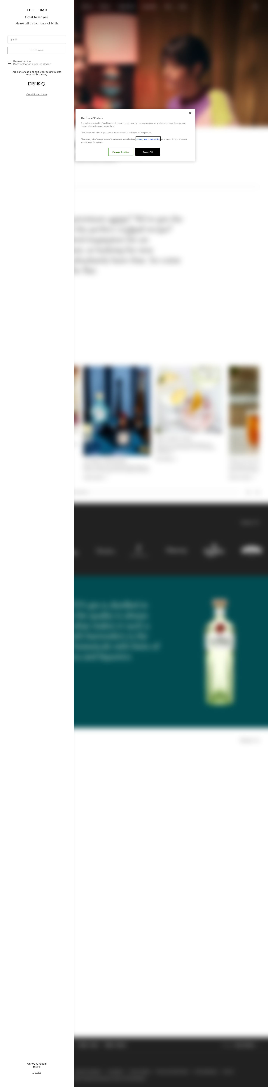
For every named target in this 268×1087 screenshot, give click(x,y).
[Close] (190, 113)
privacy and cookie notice (148, 138)
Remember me (22, 61)
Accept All (148, 151)
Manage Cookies (120, 151)
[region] (135, 135)
